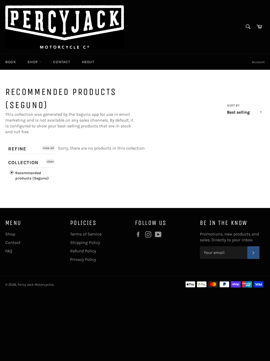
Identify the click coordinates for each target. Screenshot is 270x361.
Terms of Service (86, 234)
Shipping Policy (85, 242)
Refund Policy (83, 250)
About (88, 62)
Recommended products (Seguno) (31, 176)
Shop (33, 62)
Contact (61, 62)
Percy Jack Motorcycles (36, 284)
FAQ (8, 250)
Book (10, 62)
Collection (23, 162)
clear (50, 161)
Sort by (233, 105)
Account (258, 62)
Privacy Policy (83, 259)
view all (48, 148)
